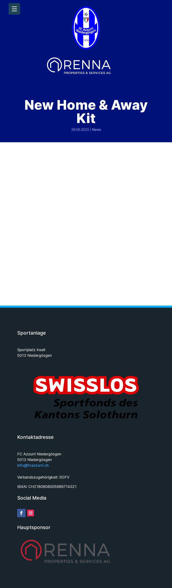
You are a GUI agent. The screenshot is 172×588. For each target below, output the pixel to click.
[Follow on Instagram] (30, 513)
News (96, 129)
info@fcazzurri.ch (33, 465)
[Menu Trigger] (14, 9)
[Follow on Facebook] (21, 513)
